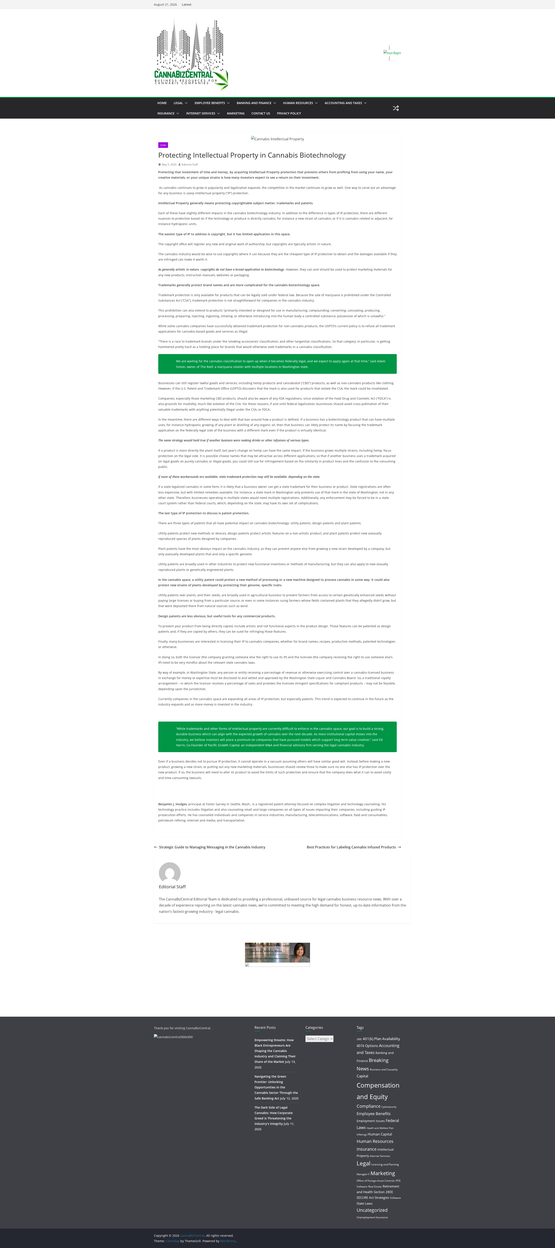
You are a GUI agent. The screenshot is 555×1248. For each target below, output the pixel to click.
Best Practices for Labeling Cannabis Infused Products (351, 847)
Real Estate (375, 1186)
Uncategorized (372, 1210)
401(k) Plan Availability (381, 1038)
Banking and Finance (254, 103)
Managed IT (363, 1174)
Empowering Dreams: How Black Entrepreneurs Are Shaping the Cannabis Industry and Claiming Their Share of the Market (275, 1051)
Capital (362, 1075)
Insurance (166, 113)
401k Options (367, 1045)
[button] (185, 103)
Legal (178, 103)
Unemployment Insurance (372, 1217)
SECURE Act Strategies (373, 1197)
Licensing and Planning (385, 1164)
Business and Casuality (384, 1069)
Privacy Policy (289, 113)
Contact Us (260, 113)
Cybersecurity (389, 1106)
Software (395, 1198)
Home (162, 103)
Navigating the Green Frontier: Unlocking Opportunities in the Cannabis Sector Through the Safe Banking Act (276, 1087)
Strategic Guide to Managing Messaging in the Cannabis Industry (212, 847)
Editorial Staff (190, 164)
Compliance (368, 1106)
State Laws (364, 1203)
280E (359, 1039)
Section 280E (383, 1192)
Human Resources (298, 103)
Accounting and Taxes (343, 103)
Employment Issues (371, 1121)
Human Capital (380, 1134)
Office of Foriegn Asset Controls (376, 1181)
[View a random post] (396, 108)
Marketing (236, 113)
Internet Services (200, 113)
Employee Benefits (210, 103)
